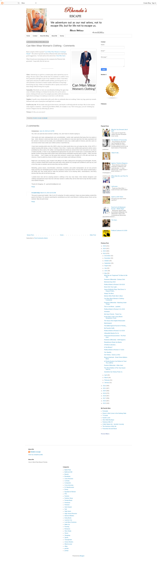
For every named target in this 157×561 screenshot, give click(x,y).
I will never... (114, 186)
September (107, 263)
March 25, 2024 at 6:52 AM (48, 192)
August (106, 265)
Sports (66, 537)
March (106, 377)
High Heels (68, 511)
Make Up (67, 524)
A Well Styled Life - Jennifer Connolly (113, 424)
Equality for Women (70, 491)
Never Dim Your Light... (110, 287)
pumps (66, 550)
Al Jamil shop (36, 192)
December (107, 255)
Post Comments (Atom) (41, 238)
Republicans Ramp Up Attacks (113, 342)
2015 (104, 403)
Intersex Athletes (69, 515)
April (105, 375)
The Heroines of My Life (109, 426)
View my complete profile (35, 454)
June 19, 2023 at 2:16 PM (47, 131)
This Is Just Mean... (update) (112, 306)
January (106, 382)
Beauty (67, 474)
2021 (104, 388)
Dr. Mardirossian (69, 487)
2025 (104, 248)
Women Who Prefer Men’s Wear (113, 296)
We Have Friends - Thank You (112, 314)
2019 (104, 393)
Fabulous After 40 (108, 422)
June (106, 270)
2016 (104, 401)
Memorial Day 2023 (110, 282)
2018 (104, 396)
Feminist (67, 505)
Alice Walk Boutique (108, 420)
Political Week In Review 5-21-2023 (114, 309)
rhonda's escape (35, 452)
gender (67, 548)
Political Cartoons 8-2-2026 (119, 230)
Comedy (67, 481)
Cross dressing (69, 485)
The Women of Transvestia (119, 140)
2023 (104, 253)
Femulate (105, 411)
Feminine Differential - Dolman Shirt (114, 279)
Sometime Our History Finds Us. (113, 372)
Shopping (67, 535)
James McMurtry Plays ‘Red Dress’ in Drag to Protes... (115, 290)
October (106, 260)
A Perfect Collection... (110, 345)
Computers (68, 483)
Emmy (66, 489)
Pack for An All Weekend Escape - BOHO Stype (118, 207)
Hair (66, 509)
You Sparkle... (108, 352)
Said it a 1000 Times (117, 197)
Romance (67, 529)
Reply (33, 186)
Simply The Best (109, 293)
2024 (104, 251)
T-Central (105, 415)
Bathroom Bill (68, 472)
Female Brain (68, 500)
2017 (104, 398)
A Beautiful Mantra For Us (111, 333)
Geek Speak (68, 507)
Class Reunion (69, 478)
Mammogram (108, 323)
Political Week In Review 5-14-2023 (114, 330)
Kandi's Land (106, 417)
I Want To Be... (115, 153)
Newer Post (30, 235)
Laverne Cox (68, 520)
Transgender (68, 539)
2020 (104, 390)
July (105, 268)
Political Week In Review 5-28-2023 (114, 284)
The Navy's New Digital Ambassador (114, 320)
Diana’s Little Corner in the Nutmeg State (114, 413)
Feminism (67, 502)
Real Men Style (60, 56)
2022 (104, 385)
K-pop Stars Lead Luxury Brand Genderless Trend (113, 317)
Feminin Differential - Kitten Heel (113, 365)
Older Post (93, 235)
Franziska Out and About (110, 428)
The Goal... (114, 220)
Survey (62, 36)
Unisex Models (69, 542)
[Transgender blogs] (112, 99)
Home (28, 36)
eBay (66, 546)
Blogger (82, 556)
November (107, 258)
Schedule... (107, 311)
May (105, 273)
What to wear (68, 544)
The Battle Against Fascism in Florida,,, (115, 325)
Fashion (67, 496)
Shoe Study (68, 531)
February (107, 380)
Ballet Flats (68, 470)
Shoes (66, 533)
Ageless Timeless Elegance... (119, 163)
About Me (54, 36)
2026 (104, 246)
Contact (35, 36)
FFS (66, 494)
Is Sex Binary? (108, 347)
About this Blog (44, 36)
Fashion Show (69, 498)
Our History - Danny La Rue (112, 355)
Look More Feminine (70, 522)
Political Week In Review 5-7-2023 (114, 349)
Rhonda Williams (105, 433)
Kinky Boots (68, 518)
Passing (67, 526)
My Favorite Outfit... (109, 328)
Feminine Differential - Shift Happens (114, 340)
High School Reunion (71, 513)
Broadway (67, 476)
